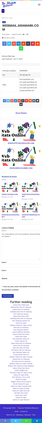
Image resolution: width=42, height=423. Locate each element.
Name (4, 262)
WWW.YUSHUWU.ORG (10, 194)
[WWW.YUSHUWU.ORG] (11, 187)
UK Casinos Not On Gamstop (21, 350)
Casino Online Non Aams (21, 334)
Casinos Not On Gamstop (21, 309)
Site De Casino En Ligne (21, 384)
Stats (11, 18)
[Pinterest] (33, 43)
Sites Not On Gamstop (21, 327)
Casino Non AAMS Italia (21, 305)
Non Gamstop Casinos (21, 314)
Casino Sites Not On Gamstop (21, 343)
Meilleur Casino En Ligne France (21, 325)
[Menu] (39, 4)
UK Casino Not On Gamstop (21, 361)
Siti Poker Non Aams (21, 393)
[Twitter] (9, 43)
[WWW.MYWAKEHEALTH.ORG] (31, 207)
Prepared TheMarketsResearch (28, 408)
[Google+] (14, 43)
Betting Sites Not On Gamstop (21, 307)
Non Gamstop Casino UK (21, 339)
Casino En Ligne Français (21, 388)
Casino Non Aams (21, 336)
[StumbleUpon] (23, 43)
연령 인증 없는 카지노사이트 (21, 377)
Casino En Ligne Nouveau (21, 391)
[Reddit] (37, 43)
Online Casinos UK (21, 341)
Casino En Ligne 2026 (21, 375)
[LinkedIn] (18, 43)
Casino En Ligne (21, 323)
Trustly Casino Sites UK (21, 354)
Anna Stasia (5, 34)
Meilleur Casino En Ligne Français (21, 357)
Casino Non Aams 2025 (21, 316)
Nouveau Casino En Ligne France (21, 372)
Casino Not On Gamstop (21, 345)
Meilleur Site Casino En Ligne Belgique (21, 366)
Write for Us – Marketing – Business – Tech (21, 415)
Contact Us (24, 411)
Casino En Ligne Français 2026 (21, 386)
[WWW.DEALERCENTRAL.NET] (31, 187)
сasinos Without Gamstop (21, 332)
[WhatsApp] (21, 48)
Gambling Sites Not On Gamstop (21, 312)
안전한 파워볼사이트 (21, 370)
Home (6, 18)
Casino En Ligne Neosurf (21, 400)
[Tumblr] (28, 43)
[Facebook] (4, 43)
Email (4, 270)
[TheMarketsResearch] (9, 4)
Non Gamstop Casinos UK (21, 321)
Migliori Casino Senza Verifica (21, 381)
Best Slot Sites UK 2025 (21, 348)
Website (4, 278)
